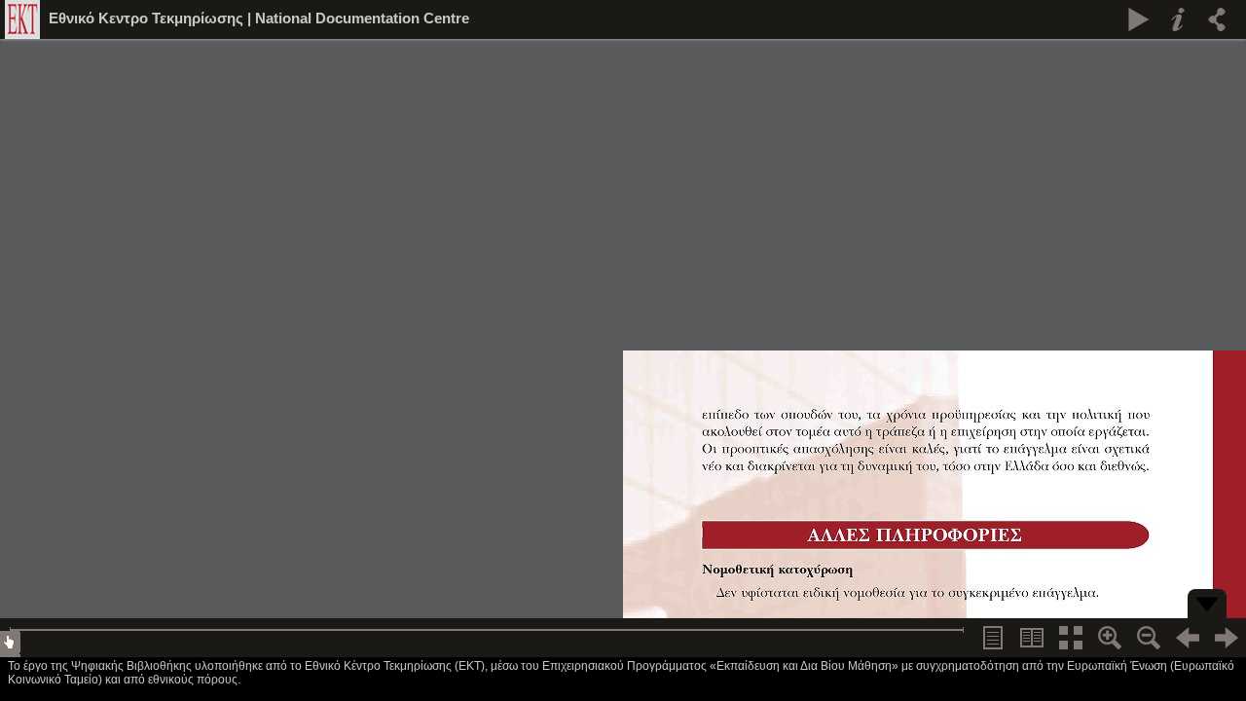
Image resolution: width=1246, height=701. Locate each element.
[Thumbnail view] (1070, 637)
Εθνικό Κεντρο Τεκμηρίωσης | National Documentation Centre (259, 18)
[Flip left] (1187, 637)
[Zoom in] (1109, 637)
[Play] (1138, 19)
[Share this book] (1216, 19)
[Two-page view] (1031, 637)
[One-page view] (992, 637)
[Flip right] (1226, 637)
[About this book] (1177, 19)
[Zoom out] (1148, 637)
